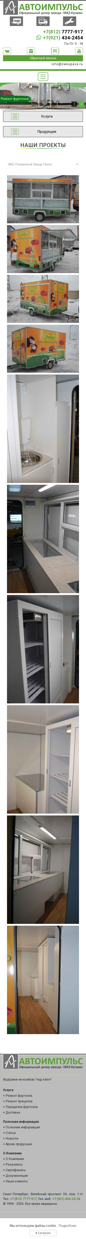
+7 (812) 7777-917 (23, 1199)
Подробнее (67, 1225)
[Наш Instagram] (31, 51)
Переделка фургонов (22, 1107)
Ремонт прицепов (19, 1101)
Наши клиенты (17, 1181)
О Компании (15, 1159)
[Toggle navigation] (43, 76)
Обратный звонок (43, 58)
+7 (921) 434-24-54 (66, 1199)
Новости (12, 1138)
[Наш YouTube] (79, 51)
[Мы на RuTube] (55, 51)
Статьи (11, 1133)
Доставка (13, 1112)
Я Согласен (43, 1233)
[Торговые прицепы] (16, 21)
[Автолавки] (43, 21)
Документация (17, 1176)
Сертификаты (16, 1170)
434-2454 (63, 38)
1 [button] (74, 103)
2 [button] (81, 103)
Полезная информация (23, 1127)
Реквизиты (14, 1164)
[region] (43, 98)
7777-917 (63, 32)
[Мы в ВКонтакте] (7, 51)
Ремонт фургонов (19, 1096)
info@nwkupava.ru (67, 64)
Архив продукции (19, 1144)
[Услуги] (70, 21)
